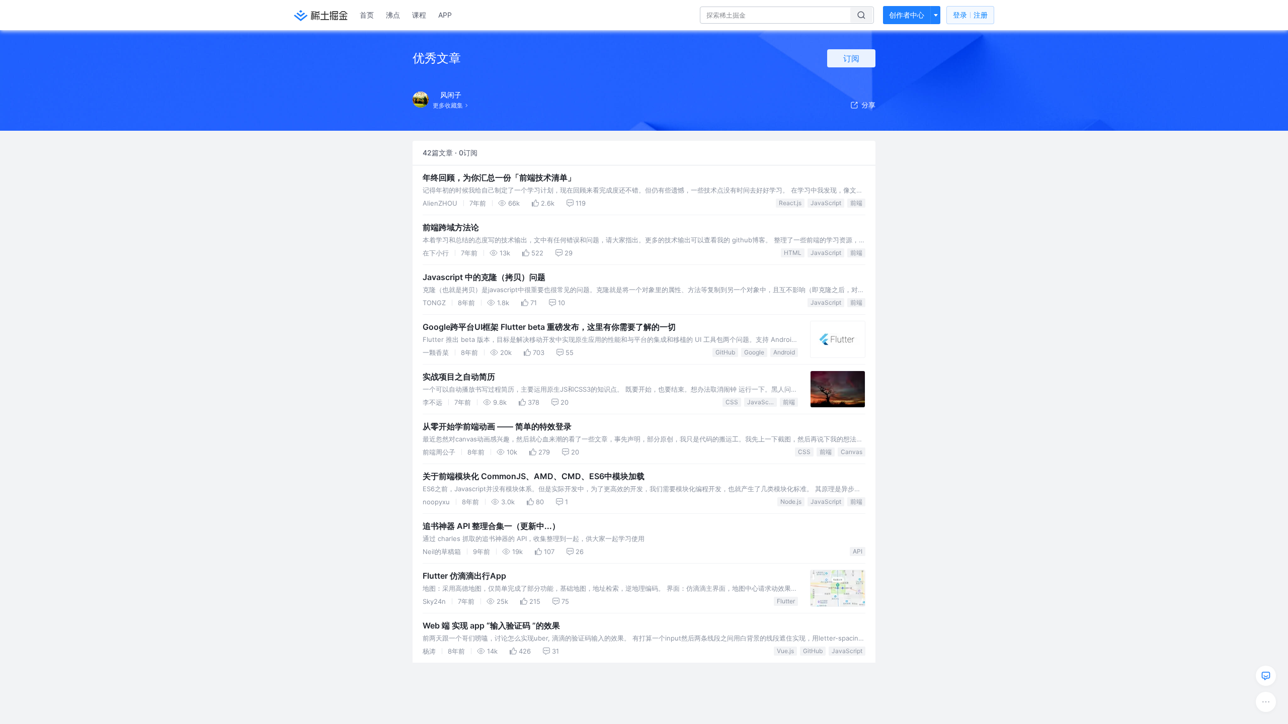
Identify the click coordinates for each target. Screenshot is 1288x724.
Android (784, 352)
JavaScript (826, 203)
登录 (970, 15)
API (857, 551)
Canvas (851, 452)
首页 (367, 15)
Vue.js (785, 651)
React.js (790, 203)
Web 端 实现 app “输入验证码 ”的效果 (491, 625)
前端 (856, 203)
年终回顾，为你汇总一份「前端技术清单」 (499, 177)
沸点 (393, 15)
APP (445, 15)
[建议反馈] (1266, 676)
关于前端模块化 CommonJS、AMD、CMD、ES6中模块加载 (534, 476)
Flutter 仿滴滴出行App (464, 576)
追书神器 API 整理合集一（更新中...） (491, 526)
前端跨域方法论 (451, 227)
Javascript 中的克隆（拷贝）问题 (484, 277)
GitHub (725, 352)
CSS (732, 402)
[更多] (1266, 702)
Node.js (790, 501)
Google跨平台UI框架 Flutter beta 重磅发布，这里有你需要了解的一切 (549, 327)
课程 (419, 15)
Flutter (786, 601)
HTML (792, 252)
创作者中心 (906, 15)
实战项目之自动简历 (459, 377)
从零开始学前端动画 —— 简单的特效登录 (497, 426)
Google (754, 352)
